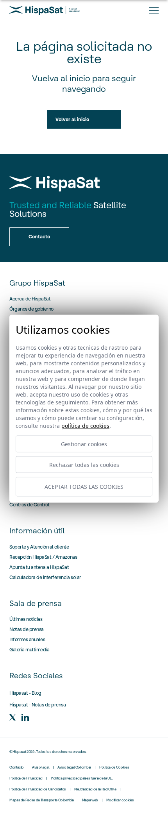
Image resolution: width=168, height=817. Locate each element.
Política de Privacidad (26, 778)
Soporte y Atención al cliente (39, 547)
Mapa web (90, 800)
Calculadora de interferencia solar (45, 577)
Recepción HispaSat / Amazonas (43, 557)
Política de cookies (85, 425)
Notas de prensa (26, 629)
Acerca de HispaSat (29, 299)
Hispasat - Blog (25, 693)
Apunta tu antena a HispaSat (39, 567)
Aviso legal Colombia (74, 767)
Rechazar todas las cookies (84, 464)
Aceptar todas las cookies (84, 486)
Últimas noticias (25, 619)
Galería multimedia (29, 650)
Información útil (36, 530)
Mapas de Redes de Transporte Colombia (41, 800)
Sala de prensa (35, 603)
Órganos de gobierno (31, 309)
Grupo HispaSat (37, 283)
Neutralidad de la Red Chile (95, 789)
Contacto (16, 767)
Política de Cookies (114, 767)
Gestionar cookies (84, 443)
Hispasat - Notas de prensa (37, 705)
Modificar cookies (120, 800)
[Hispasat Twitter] (12, 717)
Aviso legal (40, 767)
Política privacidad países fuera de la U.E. (82, 778)
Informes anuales (27, 639)
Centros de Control (29, 505)
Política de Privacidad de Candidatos (37, 789)
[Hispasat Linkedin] (25, 717)
